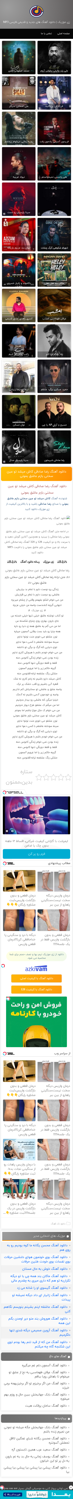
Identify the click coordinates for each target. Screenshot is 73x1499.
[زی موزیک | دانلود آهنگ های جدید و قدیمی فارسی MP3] (36, 11)
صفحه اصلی (63, 33)
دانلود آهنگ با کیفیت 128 (36, 990)
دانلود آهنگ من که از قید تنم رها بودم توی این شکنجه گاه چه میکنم (39, 1344)
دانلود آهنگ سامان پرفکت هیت (46, 1406)
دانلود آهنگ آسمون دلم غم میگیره (44, 1365)
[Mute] (12, 831)
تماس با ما (46, 33)
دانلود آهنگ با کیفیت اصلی (36, 978)
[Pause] (6, 831)
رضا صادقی (44, 504)
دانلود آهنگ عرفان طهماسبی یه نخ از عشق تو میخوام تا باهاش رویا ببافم (39, 1374)
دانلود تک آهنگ (58, 1223)
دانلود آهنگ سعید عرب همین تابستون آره (39, 1450)
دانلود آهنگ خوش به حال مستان (45, 1269)
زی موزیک (37, 610)
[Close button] (71, 1487)
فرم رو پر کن (36, 854)
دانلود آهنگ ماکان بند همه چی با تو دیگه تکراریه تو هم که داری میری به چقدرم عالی (40, 1278)
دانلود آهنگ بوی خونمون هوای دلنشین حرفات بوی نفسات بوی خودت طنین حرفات (37, 1259)
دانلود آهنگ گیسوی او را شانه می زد (42, 1288)
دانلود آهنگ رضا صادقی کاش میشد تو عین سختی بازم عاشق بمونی (36, 473)
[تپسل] (2, 1487)
